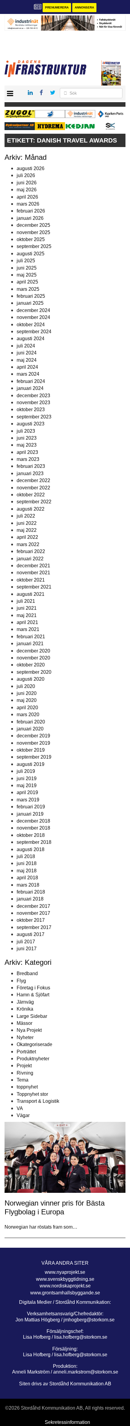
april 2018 (27, 877)
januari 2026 (30, 218)
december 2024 (33, 310)
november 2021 (33, 572)
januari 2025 (30, 303)
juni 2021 (27, 608)
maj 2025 (27, 274)
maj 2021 (27, 615)
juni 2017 (27, 948)
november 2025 (33, 232)
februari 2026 (31, 210)
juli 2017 (26, 941)
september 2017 (34, 927)
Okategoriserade (34, 1044)
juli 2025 (26, 260)
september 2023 (34, 416)
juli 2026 (26, 175)
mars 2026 (28, 203)
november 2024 (33, 317)
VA (20, 1108)
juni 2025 (27, 267)
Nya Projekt (29, 1030)
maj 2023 (27, 445)
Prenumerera (57, 7)
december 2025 (33, 225)
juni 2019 (27, 778)
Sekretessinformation (67, 1422)
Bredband (27, 973)
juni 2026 (27, 182)
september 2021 (34, 586)
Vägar (23, 1115)
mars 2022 (28, 544)
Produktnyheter (33, 1058)
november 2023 (33, 402)
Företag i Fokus (33, 987)
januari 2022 (30, 558)
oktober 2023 (31, 409)
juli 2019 (26, 771)
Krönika (25, 1009)
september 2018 (34, 842)
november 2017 (33, 913)
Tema (22, 1079)
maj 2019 (27, 785)
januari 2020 (30, 728)
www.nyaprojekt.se (65, 1272)
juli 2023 (26, 431)
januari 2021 (30, 643)
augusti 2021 (30, 594)
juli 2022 (26, 515)
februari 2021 (31, 636)
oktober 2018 (31, 835)
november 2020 (33, 657)
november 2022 (33, 487)
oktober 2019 (31, 750)
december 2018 (33, 821)
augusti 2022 (30, 509)
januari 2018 (30, 898)
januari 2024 (30, 388)
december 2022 (33, 480)
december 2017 (33, 906)
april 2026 (27, 197)
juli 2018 (26, 856)
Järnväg (25, 1002)
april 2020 (27, 707)
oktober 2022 (31, 494)
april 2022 (27, 537)
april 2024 (27, 367)
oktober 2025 (31, 239)
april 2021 (27, 622)
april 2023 (27, 452)
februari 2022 (31, 551)
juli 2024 (26, 345)
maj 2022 (27, 530)
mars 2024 (28, 374)
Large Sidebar (32, 1016)
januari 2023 (30, 473)
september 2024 (34, 331)
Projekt (24, 1065)
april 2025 (27, 281)
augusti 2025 (30, 253)
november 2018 (33, 827)
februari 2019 (31, 806)
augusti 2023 (30, 423)
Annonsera (84, 7)
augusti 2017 (30, 934)
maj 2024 (27, 360)
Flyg (21, 980)
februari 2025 (31, 296)
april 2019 (27, 792)
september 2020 (34, 672)
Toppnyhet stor (32, 1094)
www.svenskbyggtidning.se (65, 1279)
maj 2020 (27, 700)
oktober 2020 (31, 664)
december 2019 (33, 735)
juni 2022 (27, 523)
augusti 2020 (30, 679)
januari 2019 (30, 814)
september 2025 (34, 246)
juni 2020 (27, 693)
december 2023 (33, 395)
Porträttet (26, 1051)
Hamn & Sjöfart (33, 994)
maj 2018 (27, 870)
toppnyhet (27, 1086)
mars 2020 (28, 714)
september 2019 (34, 757)
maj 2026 (27, 189)
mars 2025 (28, 289)
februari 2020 (31, 721)
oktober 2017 (31, 920)
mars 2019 (28, 799)
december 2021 (33, 565)
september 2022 (34, 501)
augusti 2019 (30, 764)
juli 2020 (26, 686)
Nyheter (25, 1037)
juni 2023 (27, 438)
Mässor (24, 1023)
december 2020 (33, 650)
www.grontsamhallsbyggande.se (65, 1292)
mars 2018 (28, 884)
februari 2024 (31, 381)
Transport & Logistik (38, 1101)
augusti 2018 (30, 849)
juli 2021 (26, 601)
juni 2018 (27, 863)
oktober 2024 (31, 324)
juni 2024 (27, 352)
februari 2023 (31, 466)
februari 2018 (31, 891)
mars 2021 (28, 629)
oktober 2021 (31, 579)
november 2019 (33, 743)
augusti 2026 (30, 168)
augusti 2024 (30, 338)
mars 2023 (28, 459)
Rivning (25, 1072)
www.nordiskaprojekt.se (65, 1285)
